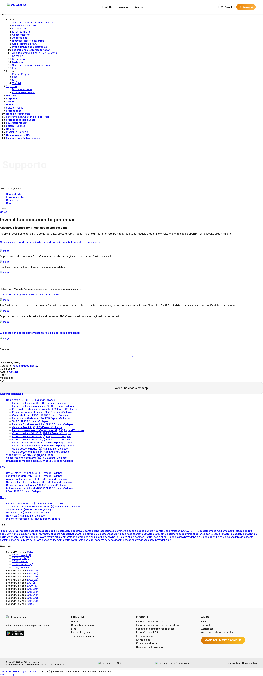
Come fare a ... (17, 399)
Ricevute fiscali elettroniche (30, 424)
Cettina (13, 371)
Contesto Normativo (23, 92)
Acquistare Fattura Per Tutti (23, 479)
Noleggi (10, 128)
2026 (31, 552)
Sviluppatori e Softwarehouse (23, 138)
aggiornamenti (208, 530)
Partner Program (21, 74)
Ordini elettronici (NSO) (27, 415)
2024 (32, 573)
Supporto (11, 86)
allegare (55, 533)
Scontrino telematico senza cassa (31, 65)
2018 (32, 591)
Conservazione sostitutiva (29, 412)
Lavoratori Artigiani (17, 122)
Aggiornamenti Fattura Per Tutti (235, 530)
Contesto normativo (82, 625)
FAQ (14, 77)
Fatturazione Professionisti (30, 442)
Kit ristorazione (144, 636)
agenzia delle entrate (141, 530)
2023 (32, 576)
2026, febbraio (22, 564)
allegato (102, 533)
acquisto (44, 530)
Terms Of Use (8, 671)
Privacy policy (232, 663)
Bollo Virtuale (126, 536)
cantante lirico (8, 539)
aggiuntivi (5, 533)
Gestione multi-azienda (149, 646)
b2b (91, 536)
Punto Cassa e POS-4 (24, 25)
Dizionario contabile (20, 518)
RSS (32, 399)
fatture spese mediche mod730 (27, 460)
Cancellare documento (240, 536)
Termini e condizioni (82, 636)
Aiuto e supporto (21, 533)
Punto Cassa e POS (147, 632)
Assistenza (207, 628)
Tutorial (16, 83)
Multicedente (19, 62)
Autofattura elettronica (75, 536)
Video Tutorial (17, 454)
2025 (32, 570)
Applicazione (19, 37)
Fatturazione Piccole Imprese (31, 445)
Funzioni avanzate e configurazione (35, 430)
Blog (15, 80)
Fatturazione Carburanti (28, 418)
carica (45, 539)
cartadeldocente (114, 539)
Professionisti (14, 110)
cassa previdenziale (159, 539)
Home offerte (13, 193)
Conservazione (21, 34)
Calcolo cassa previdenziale (184, 536)
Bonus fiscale (152, 536)
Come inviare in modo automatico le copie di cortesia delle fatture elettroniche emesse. (50, 242)
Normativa (15, 512)
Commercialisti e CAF (18, 135)
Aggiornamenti (17, 509)
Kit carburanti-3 (21, 31)
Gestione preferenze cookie (217, 632)
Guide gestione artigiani (27, 451)
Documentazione (22, 89)
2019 (32, 588)
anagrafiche (17, 536)
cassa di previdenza (135, 539)
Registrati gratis (15, 197)
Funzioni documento (25, 365)
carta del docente (94, 539)
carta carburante (74, 539)
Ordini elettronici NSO (24, 43)
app (31, 536)
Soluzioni (123, 7)
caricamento (57, 539)
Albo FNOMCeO (41, 533)
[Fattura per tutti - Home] (17, 7)
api (26, 536)
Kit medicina (143, 639)
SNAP (17, 421)
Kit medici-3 (19, 28)
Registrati (11, 98)
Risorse (139, 7)
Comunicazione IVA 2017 (29, 433)
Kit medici (18, 55)
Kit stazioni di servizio (148, 643)
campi (223, 536)
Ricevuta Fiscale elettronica (28, 40)
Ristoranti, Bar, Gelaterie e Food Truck (28, 116)
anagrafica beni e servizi (207, 533)
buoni (164, 536)
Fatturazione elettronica (21, 503)
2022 (32, 579)
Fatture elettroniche (26, 403)
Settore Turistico (15, 125)
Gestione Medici (24, 427)
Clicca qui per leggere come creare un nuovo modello (31, 294)
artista (58, 536)
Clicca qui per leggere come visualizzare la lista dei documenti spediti (40, 332)
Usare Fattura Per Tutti (21, 472)
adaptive (78, 530)
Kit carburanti (19, 59)
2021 (31, 582)
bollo (115, 536)
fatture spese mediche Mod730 (27, 488)
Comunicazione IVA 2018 (28, 436)
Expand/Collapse (45, 399)
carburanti (35, 539)
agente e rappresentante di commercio (105, 530)
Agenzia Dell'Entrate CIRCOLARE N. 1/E (176, 530)
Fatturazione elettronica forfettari (31, 49)
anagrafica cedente (233, 533)
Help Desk (12, 95)
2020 (32, 585)
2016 (32, 597)
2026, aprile (21, 558)
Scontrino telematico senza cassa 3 (32, 22)
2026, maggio (22, 555)
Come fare (12, 200)
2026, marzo (21, 561)
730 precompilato (18, 530)
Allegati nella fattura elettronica (79, 533)
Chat (8, 203)
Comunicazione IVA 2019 (28, 439)
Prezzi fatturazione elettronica (29, 46)
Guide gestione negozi (27, 448)
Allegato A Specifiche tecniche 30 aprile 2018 (133, 533)
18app (3, 530)
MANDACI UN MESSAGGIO (221, 640)
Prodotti (107, 7)
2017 (32, 594)
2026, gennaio (22, 567)
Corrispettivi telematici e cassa (31, 409)
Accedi (10, 101)
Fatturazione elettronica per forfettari (157, 625)
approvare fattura (44, 536)
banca (108, 536)
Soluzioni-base (14, 107)
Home (9, 104)
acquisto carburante (60, 530)
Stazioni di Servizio (17, 131)
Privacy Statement (26, 671)
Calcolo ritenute (210, 536)
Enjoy (15, 68)
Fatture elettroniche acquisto (30, 406)
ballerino (99, 536)
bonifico (139, 536)
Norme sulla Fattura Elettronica (26, 482)
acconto (33, 530)
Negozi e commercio (18, 113)
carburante (23, 539)
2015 (32, 600)
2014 (31, 603)
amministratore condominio (176, 533)
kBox (11, 491)
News (12, 515)
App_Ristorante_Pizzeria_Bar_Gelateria (34, 52)
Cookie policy (249, 663)
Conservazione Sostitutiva (23, 457)
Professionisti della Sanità (20, 119)
